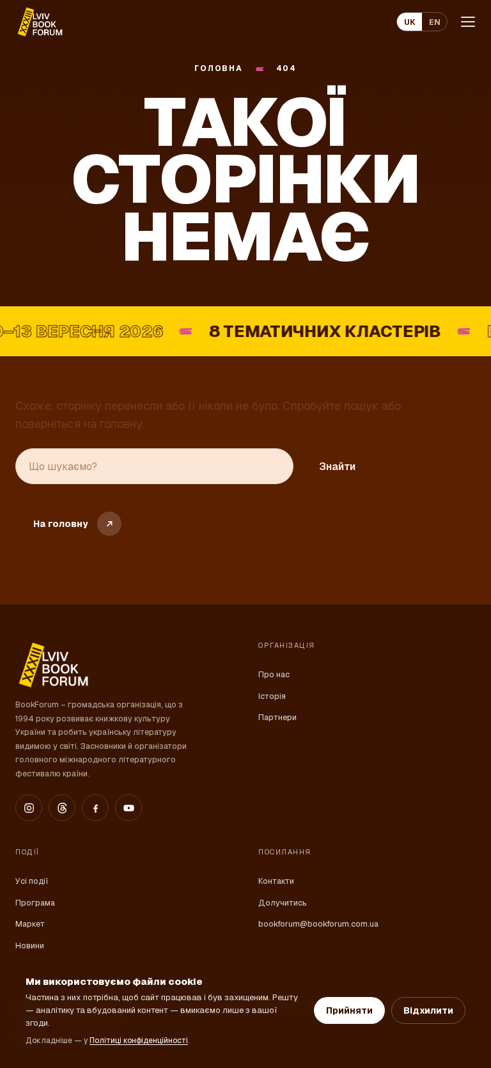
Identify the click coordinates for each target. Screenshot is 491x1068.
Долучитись (282, 902)
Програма (35, 902)
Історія (272, 696)
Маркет (30, 923)
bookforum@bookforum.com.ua (318, 923)
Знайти (337, 466)
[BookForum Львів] (39, 22)
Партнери (277, 717)
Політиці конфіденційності (139, 1040)
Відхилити (428, 1010)
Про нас (274, 674)
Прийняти (349, 1010)
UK (410, 22)
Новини (29, 945)
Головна (218, 69)
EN (434, 22)
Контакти (276, 881)
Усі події (31, 881)
